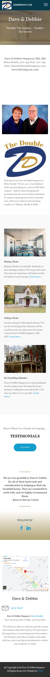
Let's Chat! (17, 608)
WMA (40, 671)
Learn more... (36, 276)
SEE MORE (25, 447)
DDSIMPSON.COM (22, 5)
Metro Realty (37, 616)
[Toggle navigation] (46, 4)
